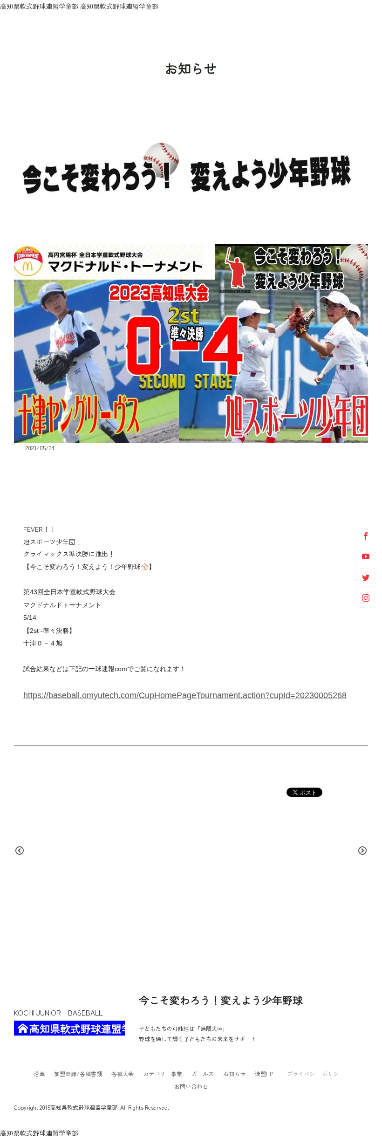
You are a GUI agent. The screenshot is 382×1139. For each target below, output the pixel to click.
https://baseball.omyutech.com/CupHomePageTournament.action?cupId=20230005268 (185, 695)
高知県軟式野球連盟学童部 (76, 1028)
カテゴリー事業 (162, 1073)
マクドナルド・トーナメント (54, 483)
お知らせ (234, 1073)
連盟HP (264, 1073)
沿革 (39, 1073)
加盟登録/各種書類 (78, 1073)
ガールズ (202, 1073)
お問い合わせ (191, 1086)
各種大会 (122, 1073)
